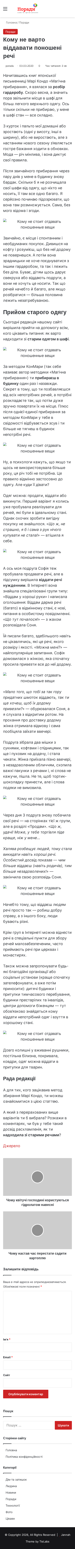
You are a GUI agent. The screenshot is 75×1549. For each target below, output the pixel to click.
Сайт (6, 1375)
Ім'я (6, 1339)
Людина (11, 1486)
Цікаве (10, 1518)
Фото (9, 1512)
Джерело (11, 1146)
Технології (13, 1505)
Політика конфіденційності (24, 1456)
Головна (11, 1450)
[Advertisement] (37, 57)
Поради (11, 1499)
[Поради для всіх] (27, 8)
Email (8, 1357)
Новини (11, 1492)
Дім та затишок (16, 1479)
